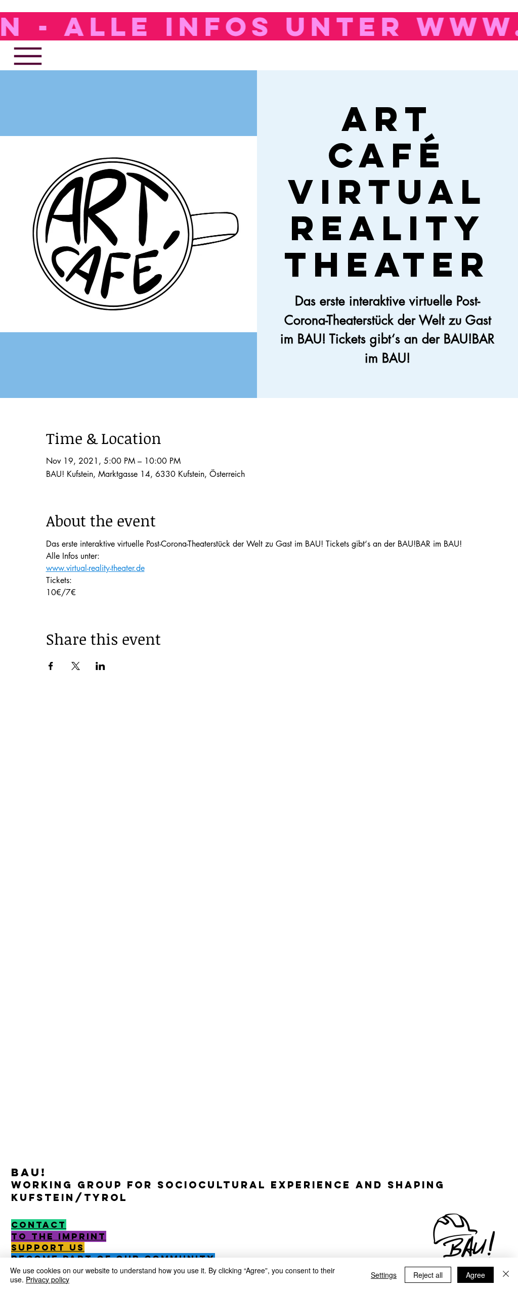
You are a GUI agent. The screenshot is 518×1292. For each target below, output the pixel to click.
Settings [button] (384, 1275)
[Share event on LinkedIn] (100, 666)
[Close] (506, 1275)
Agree (475, 1275)
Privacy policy (47, 1279)
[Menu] (27, 55)
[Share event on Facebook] (51, 666)
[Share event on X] (75, 666)
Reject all (428, 1275)
